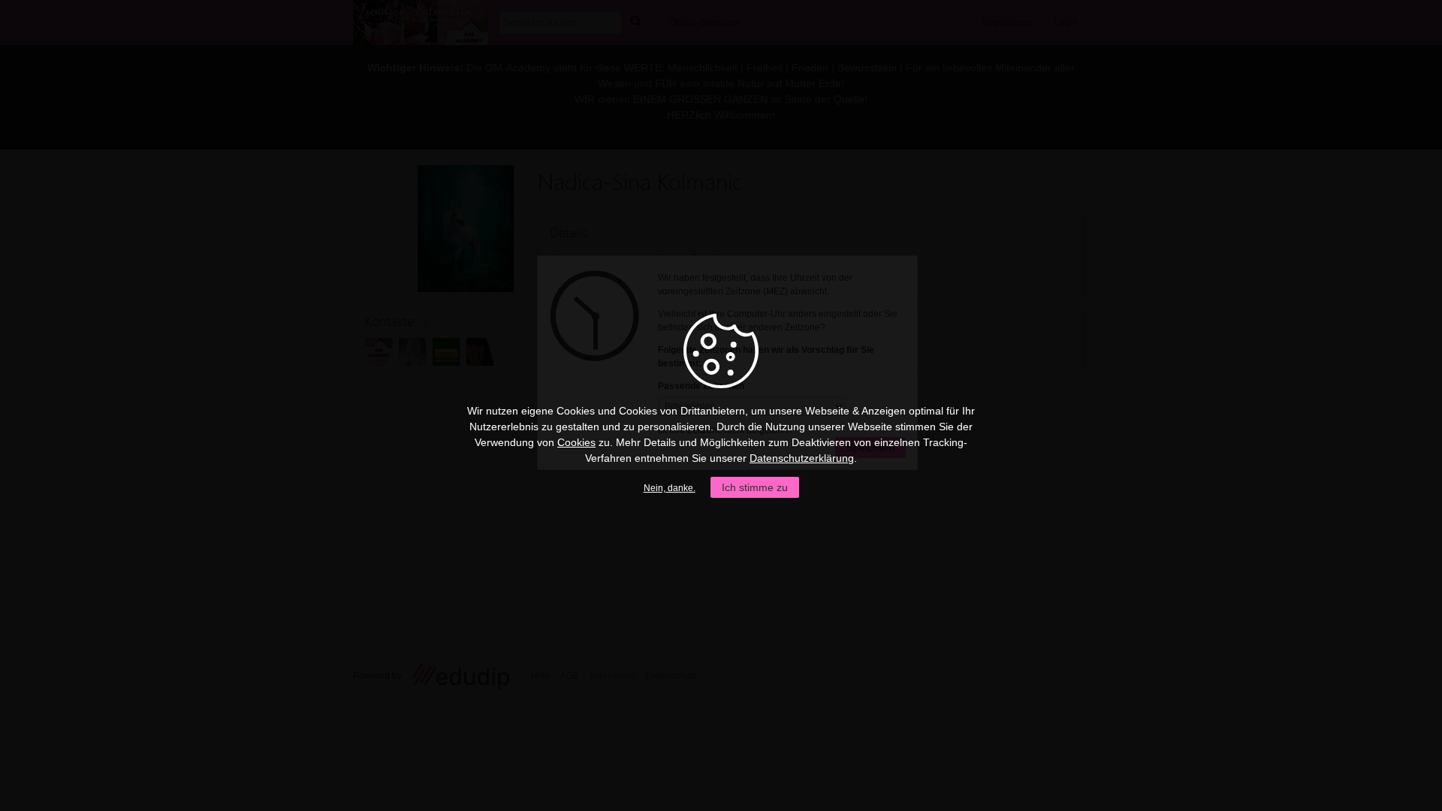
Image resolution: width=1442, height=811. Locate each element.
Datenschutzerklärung (802, 458)
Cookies (576, 442)
